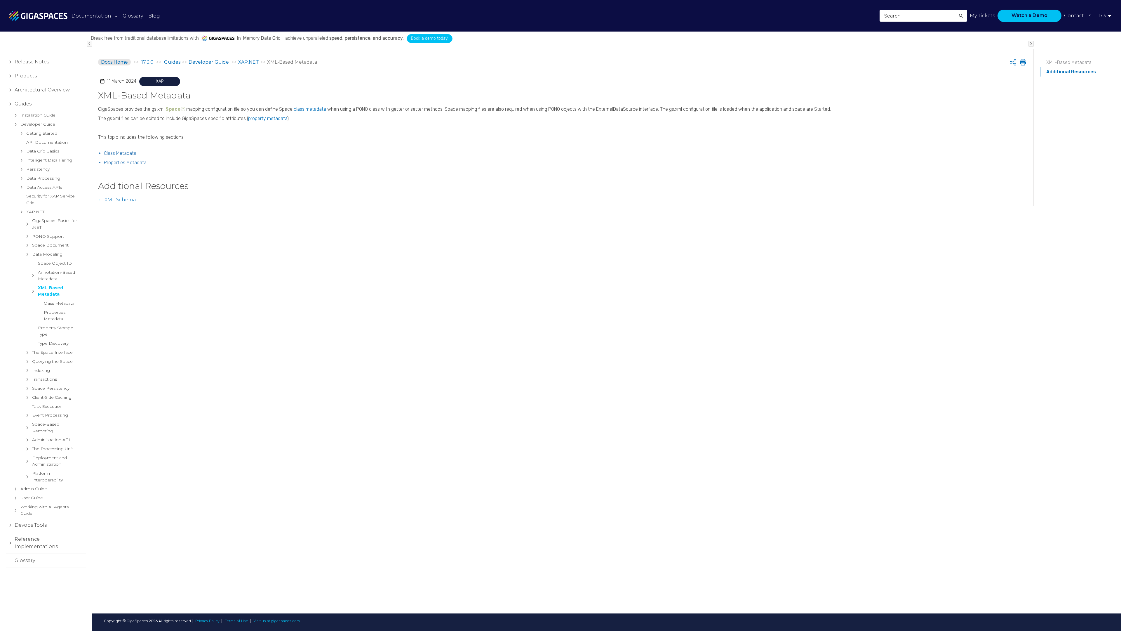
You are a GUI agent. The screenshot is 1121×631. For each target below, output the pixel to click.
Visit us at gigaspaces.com (276, 621)
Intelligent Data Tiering (49, 160)
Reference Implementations (36, 542)
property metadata (267, 118)
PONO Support (48, 236)
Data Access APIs (44, 187)
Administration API (51, 439)
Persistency (38, 169)
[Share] (1013, 62)
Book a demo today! (411, 38)
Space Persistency (50, 388)
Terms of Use (236, 621)
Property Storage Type (55, 331)
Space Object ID (55, 263)
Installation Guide (37, 115)
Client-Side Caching (52, 397)
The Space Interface (52, 352)
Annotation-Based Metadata (56, 275)
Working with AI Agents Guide (44, 510)
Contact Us (1077, 15)
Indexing (41, 370)
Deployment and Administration (49, 461)
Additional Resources (1071, 71)
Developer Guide (37, 124)
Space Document (50, 245)
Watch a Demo (1029, 15)
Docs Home (114, 62)
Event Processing (50, 415)
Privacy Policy (207, 621)
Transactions (44, 379)
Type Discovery (53, 343)
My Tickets (982, 15)
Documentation (91, 16)
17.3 (1102, 15)
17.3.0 (147, 62)
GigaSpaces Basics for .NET (54, 224)
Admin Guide (33, 488)
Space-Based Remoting (45, 427)
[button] (961, 16)
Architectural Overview (42, 90)
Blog (154, 16)
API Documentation (47, 142)
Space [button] (173, 109)
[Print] (1022, 62)
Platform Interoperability (47, 476)
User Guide (31, 497)
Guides (23, 104)
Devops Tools (31, 525)
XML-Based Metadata (50, 291)
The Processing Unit (52, 448)
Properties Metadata (54, 315)
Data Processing (43, 178)
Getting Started (41, 133)
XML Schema (120, 199)
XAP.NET (35, 211)
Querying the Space (52, 361)
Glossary (25, 560)
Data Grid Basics (42, 151)
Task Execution (47, 406)
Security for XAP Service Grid (50, 199)
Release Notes (32, 62)
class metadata (310, 109)
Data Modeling (47, 254)
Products (26, 76)
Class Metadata (59, 303)
